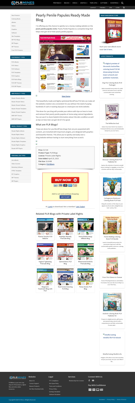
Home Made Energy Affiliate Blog (85, 237)
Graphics (83, 3)
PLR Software (16, 69)
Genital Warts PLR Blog (65, 263)
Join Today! (80, 206)
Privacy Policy (53, 389)
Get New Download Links (36, 389)
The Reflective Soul (112, 123)
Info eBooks (15, 160)
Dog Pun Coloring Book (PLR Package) (112, 84)
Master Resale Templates (19, 108)
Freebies (102, 7)
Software (103, 3)
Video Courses (16, 163)
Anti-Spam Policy (54, 383)
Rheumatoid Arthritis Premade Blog (85, 263)
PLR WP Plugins (16, 86)
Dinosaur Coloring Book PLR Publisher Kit (112, 161)
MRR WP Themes (17, 115)
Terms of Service (121, 399)
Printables (57, 3)
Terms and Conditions (55, 386)
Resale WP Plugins (17, 148)
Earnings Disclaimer (54, 392)
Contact (93, 7)
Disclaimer (102, 399)
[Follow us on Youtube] (94, 381)
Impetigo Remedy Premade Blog (65, 237)
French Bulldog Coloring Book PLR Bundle (112, 238)
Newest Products (34, 386)
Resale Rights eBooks (18, 131)
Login (117, 7)
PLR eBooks (15, 62)
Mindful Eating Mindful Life (112, 354)
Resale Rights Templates (19, 141)
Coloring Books (16, 19)
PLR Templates (16, 72)
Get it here (108, 49)
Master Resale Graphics (19, 112)
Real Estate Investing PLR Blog (65, 288)
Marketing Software (17, 167)
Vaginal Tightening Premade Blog (45, 263)
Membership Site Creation (76, 381)
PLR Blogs (50, 164)
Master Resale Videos (18, 101)
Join (110, 7)
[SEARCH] (122, 3)
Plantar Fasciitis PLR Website (45, 237)
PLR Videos (15, 65)
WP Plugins (15, 43)
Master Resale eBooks (18, 98)
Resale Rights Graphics (18, 145)
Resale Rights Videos (18, 134)
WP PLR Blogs (16, 39)
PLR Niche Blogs (16, 79)
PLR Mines (21, 400)
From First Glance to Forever (112, 277)
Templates (93, 3)
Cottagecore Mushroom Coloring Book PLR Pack (112, 199)
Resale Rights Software (18, 138)
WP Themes (15, 46)
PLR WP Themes (17, 83)
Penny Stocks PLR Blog (85, 288)
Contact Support (34, 383)
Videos (74, 3)
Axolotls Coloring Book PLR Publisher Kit (112, 314)
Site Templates (16, 36)
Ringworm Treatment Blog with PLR (45, 289)
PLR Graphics (16, 76)
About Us (32, 381)
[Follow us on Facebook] (90, 381)
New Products (16, 15)
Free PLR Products (17, 50)
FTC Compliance (53, 381)
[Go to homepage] (23, 3)
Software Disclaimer (54, 394)
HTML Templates (16, 170)
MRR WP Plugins (16, 119)
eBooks (66, 3)
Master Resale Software (19, 105)
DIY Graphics (15, 174)
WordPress (114, 3)
